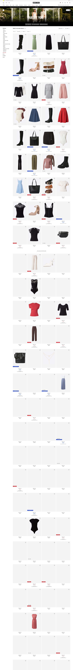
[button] (61, 28)
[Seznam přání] (67, 2)
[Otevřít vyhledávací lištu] (58, 5)
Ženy (3, 2)
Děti (9, 2)
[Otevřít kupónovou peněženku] (60, 2)
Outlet (4, 0)
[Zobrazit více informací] (20, 55)
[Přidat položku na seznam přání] (25, 34)
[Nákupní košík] (69, 2)
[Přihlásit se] (62, 2)
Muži (6, 2)
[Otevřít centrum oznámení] (65, 2)
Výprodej (18, 31)
